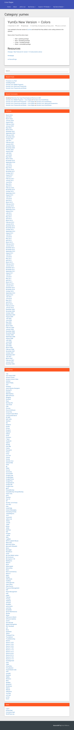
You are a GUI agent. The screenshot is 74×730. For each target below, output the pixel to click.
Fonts (7, 453)
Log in (7, 708)
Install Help (34, 26)
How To (8, 499)
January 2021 (10, 144)
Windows (8, 679)
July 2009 (8, 318)
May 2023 (8, 128)
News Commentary (11, 571)
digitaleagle (25, 26)
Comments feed (10, 712)
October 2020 (10, 149)
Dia (7, 423)
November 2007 (10, 351)
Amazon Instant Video (12, 379)
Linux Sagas (9, 2)
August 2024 (9, 122)
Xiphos (8, 688)
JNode (8, 521)
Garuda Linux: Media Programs (14, 84)
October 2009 (10, 313)
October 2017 (10, 173)
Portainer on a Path (11, 81)
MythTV (8, 562)
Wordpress (9, 686)
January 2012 (10, 266)
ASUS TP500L (10, 383)
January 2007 (10, 362)
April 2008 (9, 345)
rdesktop (8, 600)
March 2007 (9, 358)
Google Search (10, 482)
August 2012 (9, 253)
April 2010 (9, 302)
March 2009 (9, 325)
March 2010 (9, 304)
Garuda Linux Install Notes (40, 99)
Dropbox (8, 430)
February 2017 (10, 178)
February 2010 (10, 305)
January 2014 (10, 224)
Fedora (8, 442)
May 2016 (8, 184)
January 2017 (10, 180)
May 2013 (8, 238)
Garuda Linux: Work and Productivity (16, 86)
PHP (7, 593)
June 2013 (9, 236)
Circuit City (9, 412)
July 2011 (8, 275)
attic (7, 384)
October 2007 (10, 353)
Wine (7, 680)
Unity (7, 662)
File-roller (8, 446)
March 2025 (9, 118)
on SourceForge (12, 59)
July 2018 (8, 164)
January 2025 (10, 120)
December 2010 (10, 287)
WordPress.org (10, 714)
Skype (7, 615)
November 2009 (10, 311)
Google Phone (10, 479)
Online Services (10, 582)
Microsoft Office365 (11, 546)
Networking (9, 568)
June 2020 (9, 155)
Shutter (8, 613)
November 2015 (10, 189)
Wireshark (8, 684)
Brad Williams (65, 725)
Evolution (8, 437)
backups (8, 392)
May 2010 (8, 300)
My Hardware (9, 557)
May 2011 (8, 278)
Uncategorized (41, 26)
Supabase (8, 631)
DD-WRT (8, 417)
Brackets (8, 399)
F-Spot (8, 439)
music (7, 553)
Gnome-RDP (9, 473)
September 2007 (10, 355)
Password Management (12, 588)
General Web (9, 462)
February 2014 (10, 222)
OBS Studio (9, 579)
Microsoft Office (10, 544)
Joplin (7, 524)
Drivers (8, 428)
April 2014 (9, 218)
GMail (7, 468)
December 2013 (10, 226)
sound (7, 620)
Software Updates (11, 619)
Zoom (7, 698)
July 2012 (8, 255)
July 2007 (8, 356)
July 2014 (8, 213)
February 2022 (10, 135)
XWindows (9, 691)
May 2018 (8, 167)
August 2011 (9, 273)
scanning (8, 608)
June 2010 (9, 298)
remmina (8, 602)
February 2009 (10, 327)
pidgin (7, 595)
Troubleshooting (10, 639)
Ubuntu (8, 640)
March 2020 (9, 158)
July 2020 (8, 153)
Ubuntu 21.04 (10, 657)
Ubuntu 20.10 (10, 655)
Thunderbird (9, 637)
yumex (52, 26)
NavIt (7, 564)
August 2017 (9, 175)
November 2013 (10, 227)
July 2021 (8, 140)
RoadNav (8, 604)
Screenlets (9, 610)
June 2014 (9, 215)
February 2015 (10, 204)
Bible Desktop (9, 393)
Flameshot (9, 450)
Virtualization (9, 668)
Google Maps (9, 477)
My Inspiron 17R (10, 559)
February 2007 (10, 360)
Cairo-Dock (9, 404)
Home (9, 7)
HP (7, 501)
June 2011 (9, 276)
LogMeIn (8, 539)
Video (7, 664)
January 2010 (10, 307)
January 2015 (10, 206)
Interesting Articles (11, 511)
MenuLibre (9, 542)
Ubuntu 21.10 (10, 659)
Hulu (7, 506)
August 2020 (9, 151)
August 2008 (9, 338)
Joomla (8, 522)
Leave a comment (61, 26)
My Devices (31, 7)
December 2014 (10, 207)
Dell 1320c (9, 419)
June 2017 (9, 177)
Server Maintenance (11, 611)
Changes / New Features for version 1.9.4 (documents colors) (25, 52)
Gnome (8, 470)
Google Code (9, 475)
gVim (7, 495)
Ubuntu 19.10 (10, 651)
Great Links (9, 493)
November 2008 (10, 333)
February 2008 (10, 349)
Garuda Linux (9, 461)
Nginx (7, 575)
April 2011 (9, 280)
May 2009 (8, 322)
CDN (7, 406)
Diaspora (8, 424)
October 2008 (10, 335)
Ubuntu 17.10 (10, 649)
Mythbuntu (9, 561)
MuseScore (9, 551)
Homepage (11, 55)
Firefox (8, 448)
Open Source (9, 586)
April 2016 (9, 186)
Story (7, 629)
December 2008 (10, 331)
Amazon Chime (10, 377)
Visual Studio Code (11, 669)
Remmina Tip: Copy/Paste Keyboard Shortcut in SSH (26, 98)
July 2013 (8, 235)
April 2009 (9, 324)
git (6, 466)
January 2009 (10, 329)
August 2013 (9, 233)
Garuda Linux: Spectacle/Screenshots (47, 103)
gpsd (7, 488)
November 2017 (10, 171)
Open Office (9, 584)
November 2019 (10, 160)
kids (7, 531)
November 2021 (10, 137)
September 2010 (10, 293)
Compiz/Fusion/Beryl (12, 413)
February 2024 (10, 124)
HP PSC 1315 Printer (11, 502)
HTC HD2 (8, 504)
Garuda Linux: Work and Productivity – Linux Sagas (20, 101)
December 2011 (10, 267)
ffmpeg (8, 444)
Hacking (8, 497)
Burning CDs (9, 403)
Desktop (8, 421)
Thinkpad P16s (10, 635)
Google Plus (9, 481)
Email (7, 435)
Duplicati (8, 432)
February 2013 (10, 244)
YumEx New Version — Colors (29, 22)
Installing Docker (10, 82)
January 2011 (10, 286)
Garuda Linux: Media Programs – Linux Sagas (18, 99)
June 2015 (9, 198)
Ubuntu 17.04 (10, 648)
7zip (7, 373)
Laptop (8, 535)
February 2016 (10, 187)
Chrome (8, 408)
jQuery (7, 526)
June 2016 (9, 182)
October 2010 (10, 291)
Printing (8, 599)
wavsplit (8, 673)
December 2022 (10, 131)
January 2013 (10, 246)
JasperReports (10, 513)
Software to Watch (11, 617)
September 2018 (10, 162)
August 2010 (9, 295)
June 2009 (9, 320)
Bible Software (10, 395)
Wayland (8, 675)
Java (7, 515)
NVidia (8, 577)
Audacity (8, 386)
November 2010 (10, 289)
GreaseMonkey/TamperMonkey (14, 492)
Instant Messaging (11, 510)
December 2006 (10, 364)
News (7, 570)
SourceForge (9, 622)
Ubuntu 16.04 (10, 646)
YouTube (8, 693)
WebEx (8, 677)
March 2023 (9, 129)
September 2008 (10, 336)
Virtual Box (9, 666)
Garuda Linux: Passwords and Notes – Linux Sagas (20, 103)
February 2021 (10, 142)
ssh (7, 628)
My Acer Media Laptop (12, 555)
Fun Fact (8, 455)
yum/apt (48, 26)
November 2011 (10, 269)
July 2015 (8, 197)
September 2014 (10, 209)
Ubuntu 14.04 (10, 642)
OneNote (8, 580)
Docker (8, 426)
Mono (7, 548)
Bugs (7, 401)
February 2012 (10, 264)
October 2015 (10, 191)
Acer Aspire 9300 (10, 375)
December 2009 (10, 309)
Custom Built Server (11, 415)
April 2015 (9, 200)
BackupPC (9, 390)
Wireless (8, 682)
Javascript (9, 517)
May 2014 (8, 217)
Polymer (8, 597)
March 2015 (9, 202)
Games (8, 457)
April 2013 (9, 240)
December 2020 (10, 146)
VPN (7, 671)
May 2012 (8, 258)
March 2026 (9, 115)
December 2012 (10, 247)
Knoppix (8, 533)
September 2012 (10, 251)
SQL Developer (10, 626)
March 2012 (9, 262)
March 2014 (9, 220)
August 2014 (9, 211)
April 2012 (9, 260)
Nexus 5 (8, 573)
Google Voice (9, 486)
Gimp (7, 464)
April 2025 (9, 117)
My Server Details (58, 7)
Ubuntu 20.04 (10, 653)
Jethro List (22, 7)
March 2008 (9, 347)
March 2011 (9, 282)
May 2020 (8, 157)
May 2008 (8, 344)
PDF (7, 590)
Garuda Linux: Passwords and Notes (16, 88)
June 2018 (9, 166)
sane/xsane (9, 606)
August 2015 (9, 195)
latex (7, 537)
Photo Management (11, 591)
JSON (7, 528)
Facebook (8, 441)
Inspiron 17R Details (44, 7)
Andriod (8, 381)
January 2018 (10, 169)
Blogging (8, 397)
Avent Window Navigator (13, 388)
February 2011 (10, 284)
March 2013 (9, 242)
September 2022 (10, 133)
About (15, 7)
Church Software (10, 410)
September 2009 (10, 315)
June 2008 (9, 342)
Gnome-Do (9, 472)
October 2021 (10, 138)
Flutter (8, 452)
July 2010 (8, 296)
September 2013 (10, 231)
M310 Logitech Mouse (12, 541)
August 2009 (9, 316)
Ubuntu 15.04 (10, 644)
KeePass (8, 530)
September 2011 (10, 271)
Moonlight (9, 550)
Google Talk (9, 484)
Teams (8, 633)
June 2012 (9, 256)
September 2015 (10, 193)
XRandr (8, 689)
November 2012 (10, 249)
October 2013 (10, 229)
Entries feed (9, 710)
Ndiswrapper (9, 566)
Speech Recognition (11, 624)
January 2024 (10, 126)
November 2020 (10, 148)
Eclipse (8, 433)
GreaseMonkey (10, 490)
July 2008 (8, 340)
